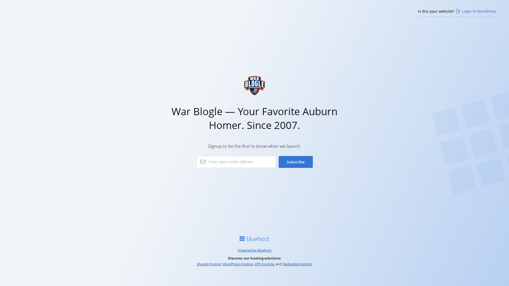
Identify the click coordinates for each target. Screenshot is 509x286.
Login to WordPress (479, 11)
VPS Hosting (264, 264)
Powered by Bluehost (254, 250)
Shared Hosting (209, 264)
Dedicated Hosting (297, 264)
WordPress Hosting (238, 264)
